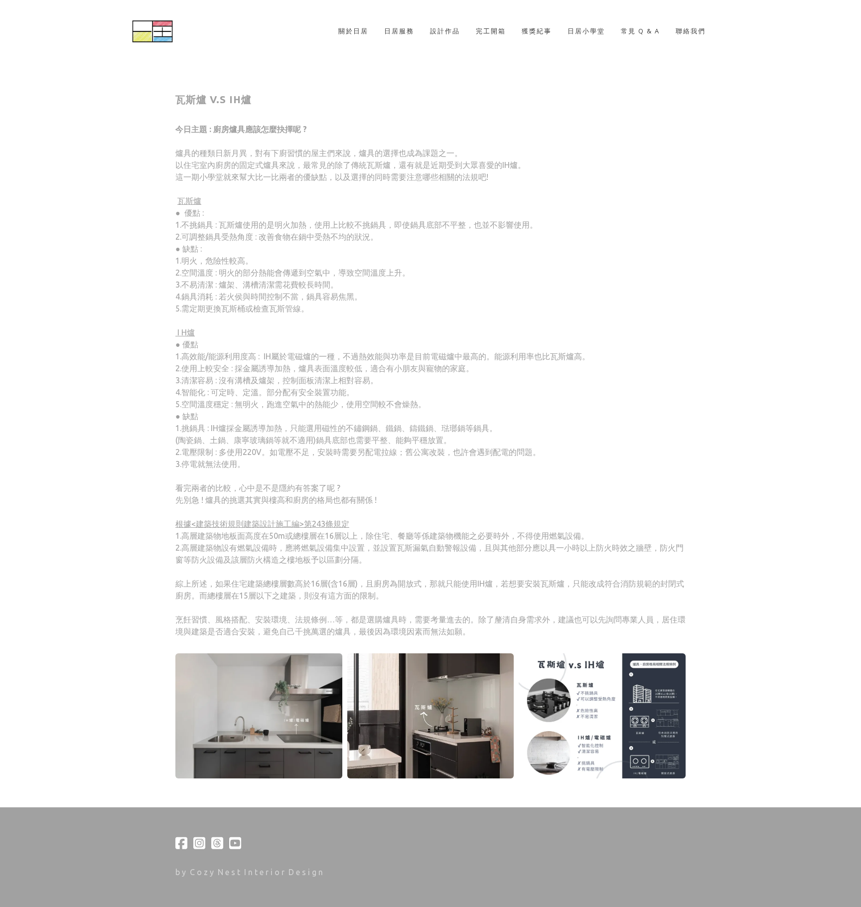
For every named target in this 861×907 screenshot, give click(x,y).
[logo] (166, 31)
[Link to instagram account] (199, 843)
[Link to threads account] (217, 843)
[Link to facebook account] (181, 843)
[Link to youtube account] (235, 843)
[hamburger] (220, 18)
